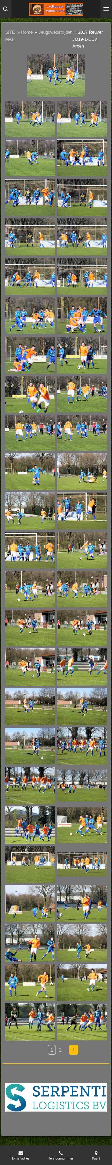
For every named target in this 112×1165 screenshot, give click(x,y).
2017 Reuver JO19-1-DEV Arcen (87, 39)
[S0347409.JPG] (82, 1021)
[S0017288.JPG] (30, 119)
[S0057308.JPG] (30, 316)
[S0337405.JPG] (82, 982)
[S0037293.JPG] (82, 158)
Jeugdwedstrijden (55, 32)
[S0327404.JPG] (30, 982)
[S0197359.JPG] (30, 746)
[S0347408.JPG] (30, 1021)
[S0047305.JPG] (30, 276)
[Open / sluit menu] (106, 9)
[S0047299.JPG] (82, 197)
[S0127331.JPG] (30, 550)
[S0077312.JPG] (82, 355)
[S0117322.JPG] (82, 471)
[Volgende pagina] (74, 1050)
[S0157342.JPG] (82, 628)
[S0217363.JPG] (82, 785)
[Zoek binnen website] (5, 9)
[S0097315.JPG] (82, 394)
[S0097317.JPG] (82, 433)
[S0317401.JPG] (30, 943)
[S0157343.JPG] (30, 667)
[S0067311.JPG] (30, 355)
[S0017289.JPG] (82, 119)
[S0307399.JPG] (30, 903)
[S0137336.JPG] (30, 589)
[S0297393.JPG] (30, 864)
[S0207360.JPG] (82, 746)
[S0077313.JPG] (30, 394)
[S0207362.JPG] (30, 785)
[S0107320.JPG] (30, 471)
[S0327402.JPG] (82, 943)
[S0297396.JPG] (82, 864)
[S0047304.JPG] (82, 236)
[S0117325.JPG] (30, 511)
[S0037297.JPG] (30, 197)
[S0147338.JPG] (82, 589)
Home (27, 32)
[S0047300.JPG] (30, 236)
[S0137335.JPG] (82, 550)
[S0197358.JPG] (82, 706)
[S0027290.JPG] (30, 158)
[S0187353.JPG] (82, 667)
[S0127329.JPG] (82, 511)
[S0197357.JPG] (30, 706)
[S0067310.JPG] (82, 316)
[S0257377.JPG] (30, 825)
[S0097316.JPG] (30, 433)
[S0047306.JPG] (82, 276)
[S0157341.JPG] (30, 628)
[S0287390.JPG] (82, 825)
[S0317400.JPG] (82, 903)
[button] (102, 59)
